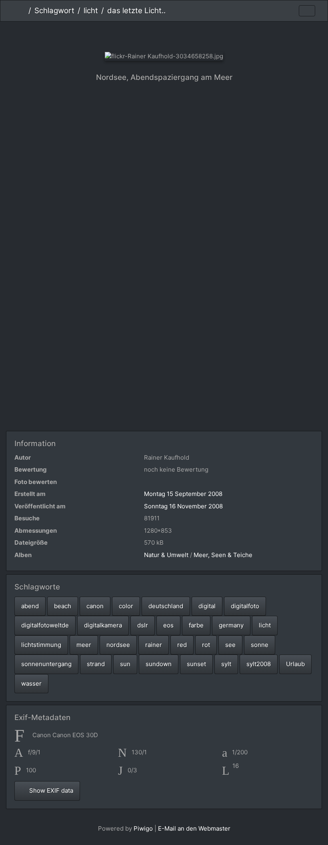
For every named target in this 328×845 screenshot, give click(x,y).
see (230, 645)
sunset (196, 664)
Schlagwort (54, 10)
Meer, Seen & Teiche (223, 555)
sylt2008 (258, 664)
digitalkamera (103, 625)
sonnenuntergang (46, 664)
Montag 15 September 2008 (183, 494)
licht (91, 10)
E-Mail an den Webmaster (194, 828)
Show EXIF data (50, 790)
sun (125, 664)
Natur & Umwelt (166, 555)
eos (168, 625)
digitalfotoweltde (45, 625)
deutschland (165, 606)
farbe (196, 625)
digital (207, 606)
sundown (159, 664)
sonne (259, 645)
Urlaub (295, 664)
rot (206, 645)
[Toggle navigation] (307, 11)
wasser (31, 683)
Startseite (22, 10)
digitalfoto (245, 606)
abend (30, 606)
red (182, 645)
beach (62, 606)
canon (95, 606)
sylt (226, 664)
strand (96, 664)
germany (231, 625)
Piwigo (143, 828)
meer (83, 645)
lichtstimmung (41, 645)
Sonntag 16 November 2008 (183, 506)
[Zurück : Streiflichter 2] (137, 35)
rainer (153, 645)
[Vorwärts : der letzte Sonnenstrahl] (191, 35)
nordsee (118, 645)
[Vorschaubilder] (164, 35)
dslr (142, 625)
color (126, 606)
